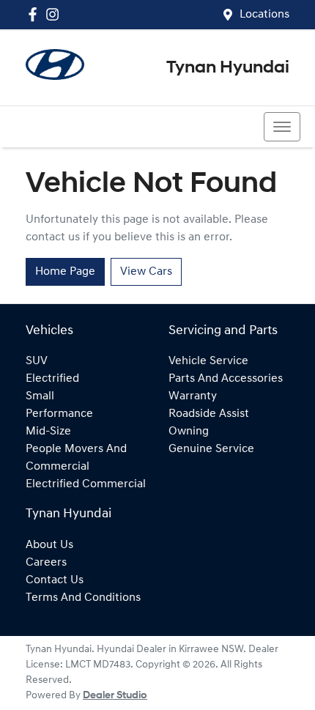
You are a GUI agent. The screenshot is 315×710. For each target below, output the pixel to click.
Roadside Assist (208, 414)
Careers (46, 563)
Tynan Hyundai (227, 68)
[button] (282, 126)
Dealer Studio (115, 695)
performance (59, 414)
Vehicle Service (208, 361)
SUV (37, 361)
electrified (52, 379)
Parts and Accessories (225, 379)
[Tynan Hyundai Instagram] (55, 14)
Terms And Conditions (83, 598)
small (40, 396)
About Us (49, 545)
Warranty (192, 396)
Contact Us (55, 580)
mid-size (48, 431)
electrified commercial (86, 484)
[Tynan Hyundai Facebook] (35, 14)
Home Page (65, 272)
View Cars (146, 272)
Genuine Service (211, 449)
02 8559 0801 (67, 127)
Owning (188, 431)
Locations (264, 15)
